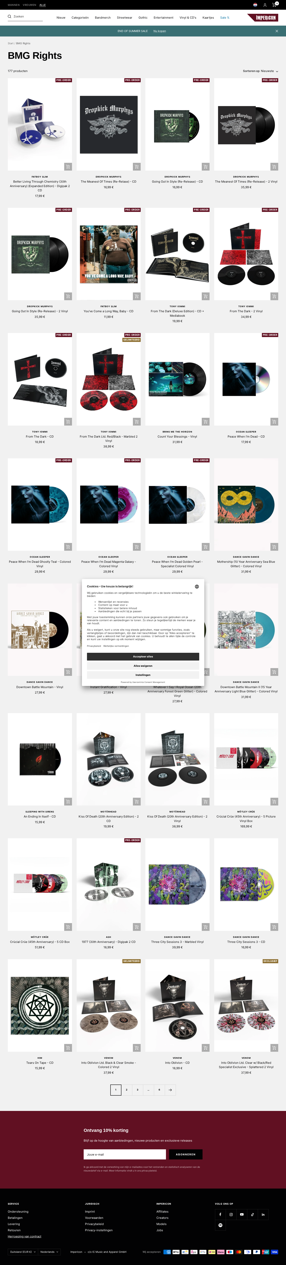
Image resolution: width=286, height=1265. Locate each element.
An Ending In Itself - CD (40, 816)
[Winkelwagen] (274, 5)
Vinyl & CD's (188, 17)
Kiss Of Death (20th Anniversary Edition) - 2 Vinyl (177, 819)
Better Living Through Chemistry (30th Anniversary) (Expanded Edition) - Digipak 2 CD (40, 186)
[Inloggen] (265, 5)
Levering (14, 1224)
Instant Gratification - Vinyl (108, 687)
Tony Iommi (177, 306)
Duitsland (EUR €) (21, 1251)
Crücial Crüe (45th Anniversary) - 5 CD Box (40, 942)
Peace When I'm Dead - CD (246, 436)
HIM (40, 1058)
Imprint (90, 1211)
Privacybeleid (94, 1224)
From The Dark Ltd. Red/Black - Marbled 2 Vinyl (109, 439)
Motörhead (109, 811)
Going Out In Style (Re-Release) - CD (177, 181)
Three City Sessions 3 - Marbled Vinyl (177, 942)
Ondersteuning (18, 1211)
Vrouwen (29, 4)
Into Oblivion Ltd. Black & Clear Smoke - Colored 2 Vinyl (108, 1065)
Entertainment (163, 17)
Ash (108, 937)
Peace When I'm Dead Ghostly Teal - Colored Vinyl (40, 564)
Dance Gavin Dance (246, 557)
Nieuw (61, 17)
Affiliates (162, 1211)
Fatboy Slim (40, 176)
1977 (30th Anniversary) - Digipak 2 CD (109, 942)
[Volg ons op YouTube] (241, 1214)
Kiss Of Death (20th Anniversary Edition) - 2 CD (109, 819)
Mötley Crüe (246, 811)
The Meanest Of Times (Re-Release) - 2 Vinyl (246, 181)
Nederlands (47, 1251)
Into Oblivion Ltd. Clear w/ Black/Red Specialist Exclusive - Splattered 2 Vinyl (246, 1065)
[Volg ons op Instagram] (231, 1214)
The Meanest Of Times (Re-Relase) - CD (108, 181)
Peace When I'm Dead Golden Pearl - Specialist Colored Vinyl (177, 564)
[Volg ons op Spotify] (220, 1225)
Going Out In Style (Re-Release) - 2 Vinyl (40, 311)
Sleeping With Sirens (39, 811)
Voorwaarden (94, 1218)
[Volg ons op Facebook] (220, 1214)
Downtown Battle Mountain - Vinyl (39, 687)
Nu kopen (160, 31)
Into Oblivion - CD (177, 1063)
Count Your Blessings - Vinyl (177, 436)
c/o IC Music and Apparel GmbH (107, 1251)
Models (161, 1224)
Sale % (224, 17)
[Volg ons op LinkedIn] (263, 1214)
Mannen (14, 4)
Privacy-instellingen (99, 1230)
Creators (162, 1218)
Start (11, 43)
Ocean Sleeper (246, 431)
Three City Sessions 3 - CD (246, 942)
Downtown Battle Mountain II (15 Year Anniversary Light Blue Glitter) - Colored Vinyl (246, 689)
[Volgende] (170, 1090)
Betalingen (15, 1218)
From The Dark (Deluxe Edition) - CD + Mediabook (177, 313)
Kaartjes (208, 17)
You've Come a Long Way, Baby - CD (108, 311)
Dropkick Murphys (108, 176)
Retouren (14, 1230)
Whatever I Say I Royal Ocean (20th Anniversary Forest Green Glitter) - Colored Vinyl (177, 691)
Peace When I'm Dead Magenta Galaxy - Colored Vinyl (108, 564)
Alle (42, 4)
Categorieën (80, 17)
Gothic (143, 17)
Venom (108, 1058)
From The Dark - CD (40, 436)
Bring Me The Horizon (177, 431)
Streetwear (124, 17)
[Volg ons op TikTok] (252, 1214)
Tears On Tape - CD (40, 1063)
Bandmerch (103, 17)
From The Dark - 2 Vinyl (246, 311)
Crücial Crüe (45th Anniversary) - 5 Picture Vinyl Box (246, 819)
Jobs (159, 1230)
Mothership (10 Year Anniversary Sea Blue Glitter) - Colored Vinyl (246, 564)
